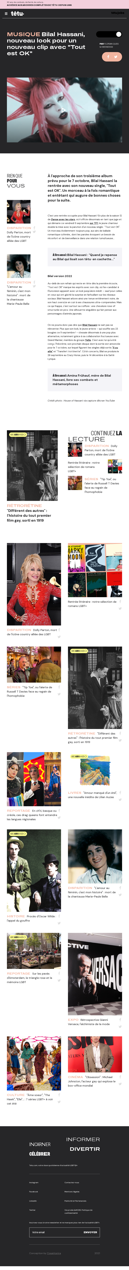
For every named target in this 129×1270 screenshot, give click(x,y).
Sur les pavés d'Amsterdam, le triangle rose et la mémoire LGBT (29, 978)
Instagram (33, 1182)
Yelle (88, 340)
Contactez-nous (71, 1182)
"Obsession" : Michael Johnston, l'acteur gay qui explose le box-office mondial (91, 1081)
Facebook (33, 1191)
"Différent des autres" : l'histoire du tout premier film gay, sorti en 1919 (29, 515)
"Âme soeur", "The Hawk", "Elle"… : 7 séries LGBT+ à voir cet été (30, 1099)
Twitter (32, 1210)
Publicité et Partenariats (75, 1201)
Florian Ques (111, 44)
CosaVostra (54, 1253)
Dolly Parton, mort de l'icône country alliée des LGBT (19, 236)
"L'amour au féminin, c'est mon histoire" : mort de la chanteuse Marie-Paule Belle (18, 295)
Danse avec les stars (63, 219)
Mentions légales (71, 1191)
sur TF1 (94, 223)
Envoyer (90, 1232)
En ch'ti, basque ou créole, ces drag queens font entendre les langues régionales (32, 815)
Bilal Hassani (89, 325)
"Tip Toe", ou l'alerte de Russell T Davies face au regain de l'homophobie (29, 691)
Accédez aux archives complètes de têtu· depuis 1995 (39, 5)
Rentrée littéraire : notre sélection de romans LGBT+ (84, 467)
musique (23, 34)
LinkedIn (33, 1201)
